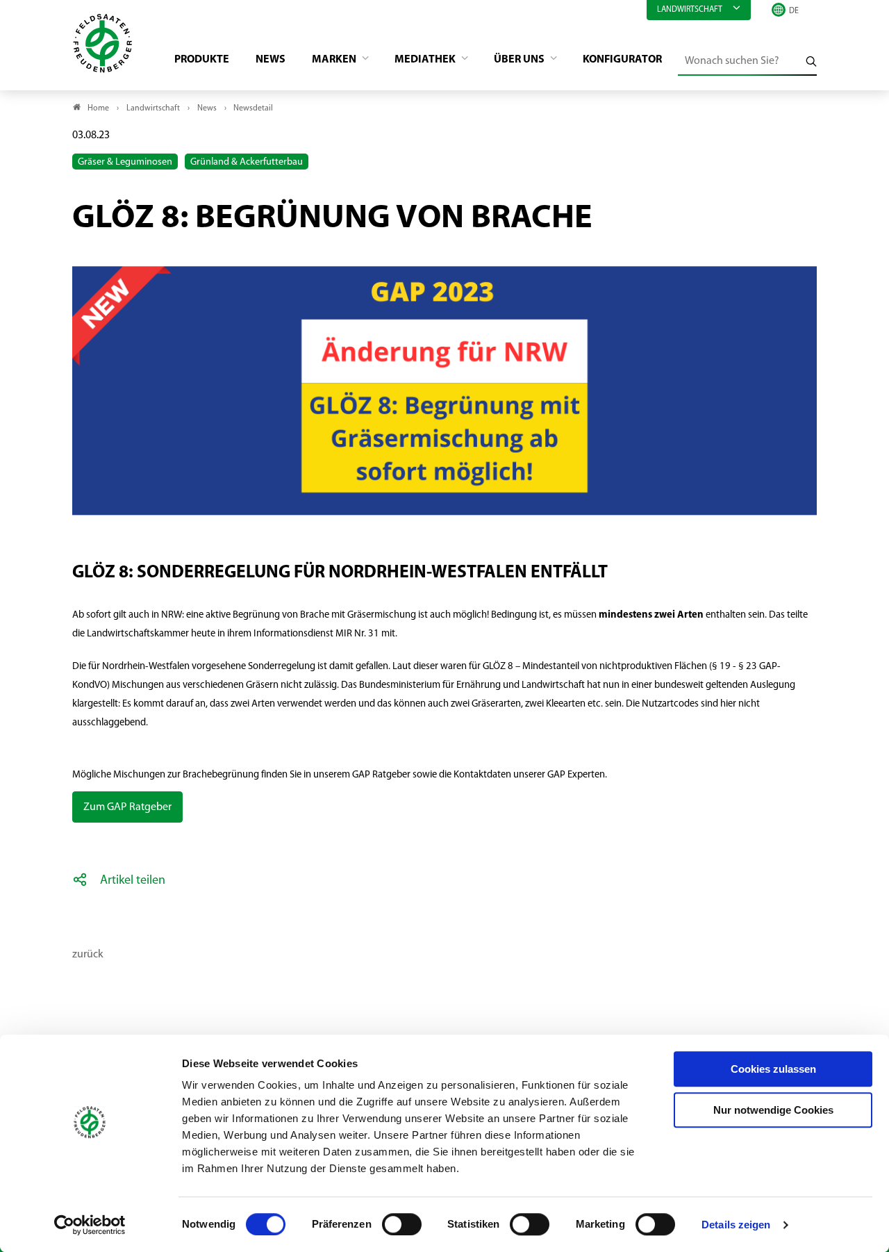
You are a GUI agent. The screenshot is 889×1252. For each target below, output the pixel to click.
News (270, 59)
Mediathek (426, 59)
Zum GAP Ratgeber (127, 807)
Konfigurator (622, 59)
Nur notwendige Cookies (773, 1110)
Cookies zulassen (773, 1069)
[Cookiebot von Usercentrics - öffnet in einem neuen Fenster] (90, 1224)
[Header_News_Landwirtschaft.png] (444, 251)
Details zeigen (735, 1224)
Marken (335, 59)
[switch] (402, 1224)
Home (98, 108)
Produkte (201, 59)
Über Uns (520, 59)
